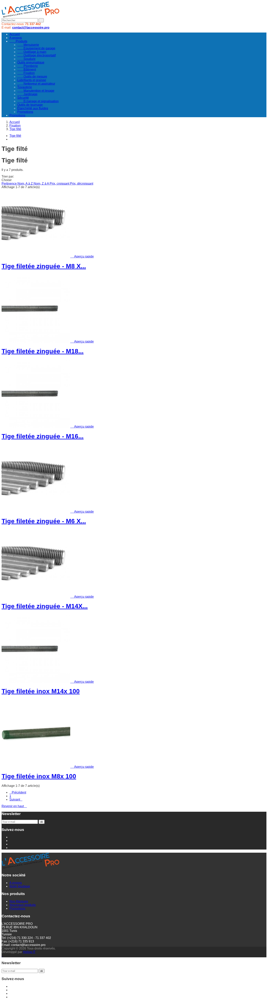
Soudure (26, 59)
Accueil (14, 34)
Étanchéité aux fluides (32, 108)
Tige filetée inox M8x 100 (39, 776)
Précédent (17, 792)
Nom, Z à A (42, 183)
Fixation (26, 73)
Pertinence (9, 183)
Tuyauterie (24, 87)
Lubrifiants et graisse (31, 80)
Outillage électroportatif (36, 55)
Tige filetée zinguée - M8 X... (44, 266)
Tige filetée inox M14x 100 (41, 691)
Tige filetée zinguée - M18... (43, 351)
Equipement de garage (36, 48)
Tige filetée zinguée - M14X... (45, 606)
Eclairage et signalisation (38, 101)
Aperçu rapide (82, 256)
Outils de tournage (30, 104)
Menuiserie (28, 44)
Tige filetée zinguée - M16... (43, 436)
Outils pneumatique (30, 62)
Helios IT (29, 952)
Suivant (15, 799)
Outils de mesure (32, 76)
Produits (18, 41)
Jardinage (27, 94)
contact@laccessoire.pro (30, 27)
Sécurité (23, 97)
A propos (15, 37)
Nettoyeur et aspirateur (36, 83)
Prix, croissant (60, 183)
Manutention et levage (35, 90)
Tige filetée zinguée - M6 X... (44, 521)
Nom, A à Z (25, 183)
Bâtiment (26, 69)
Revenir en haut (14, 806)
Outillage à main (31, 52)
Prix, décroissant (81, 183)
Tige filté (15, 135)
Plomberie (27, 66)
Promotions (25, 111)
